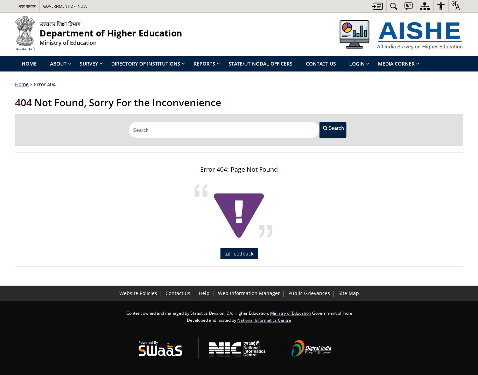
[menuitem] (394, 6)
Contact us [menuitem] (321, 63)
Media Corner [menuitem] (396, 63)
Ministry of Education (290, 313)
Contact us (178, 293)
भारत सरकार (27, 6)
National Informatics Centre (264, 320)
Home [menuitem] (29, 63)
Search (336, 128)
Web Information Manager (249, 293)
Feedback (241, 253)
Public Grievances (309, 293)
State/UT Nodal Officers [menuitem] (261, 63)
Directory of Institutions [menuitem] (145, 63)
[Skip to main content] (377, 6)
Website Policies (138, 293)
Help (204, 293)
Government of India (65, 6)
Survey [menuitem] (89, 63)
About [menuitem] (58, 63)
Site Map (348, 293)
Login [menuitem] (357, 63)
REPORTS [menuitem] (204, 63)
